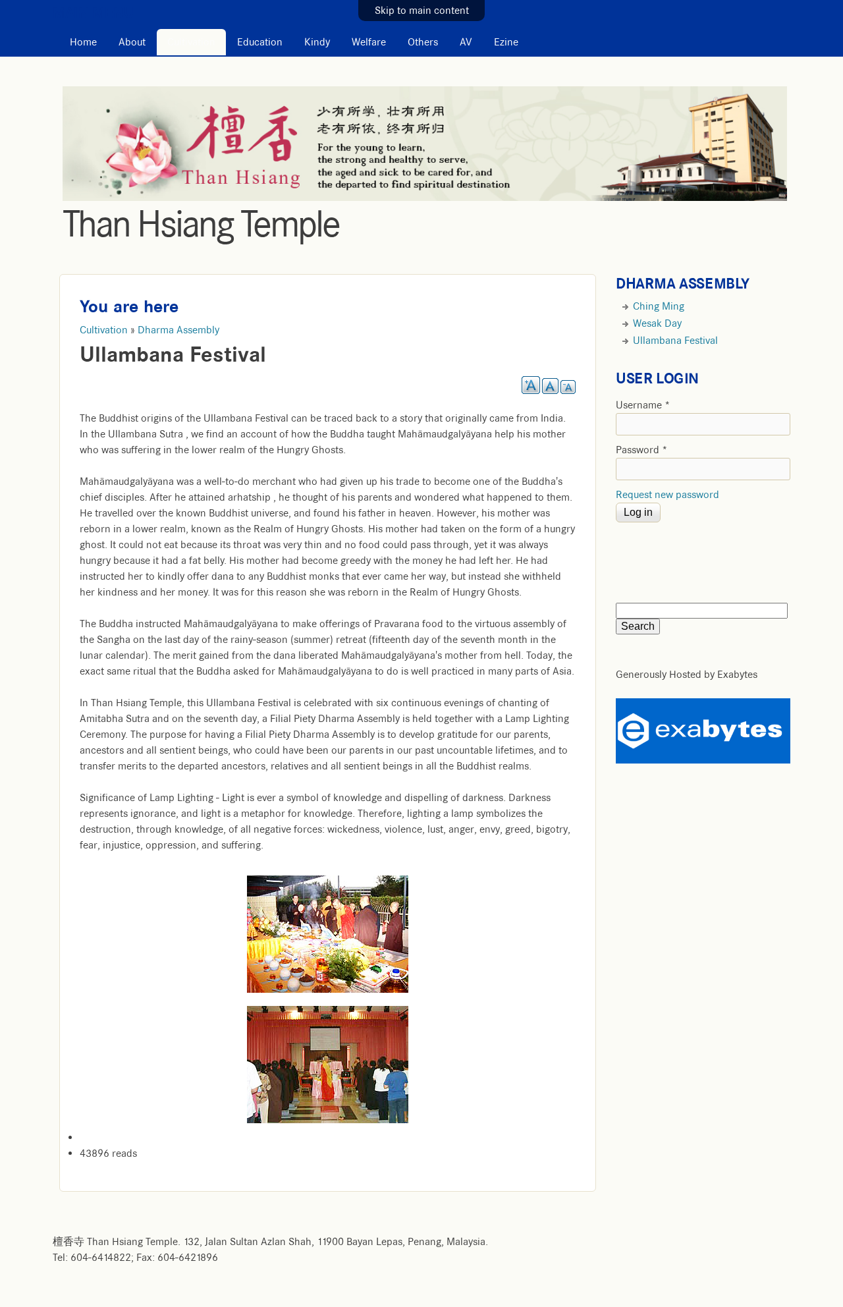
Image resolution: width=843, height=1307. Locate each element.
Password (642, 450)
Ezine (506, 42)
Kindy (317, 42)
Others (423, 42)
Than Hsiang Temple (201, 224)
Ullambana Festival (675, 340)
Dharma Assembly (178, 330)
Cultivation (191, 42)
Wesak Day (657, 323)
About (132, 42)
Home (83, 42)
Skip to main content (422, 10)
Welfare (369, 42)
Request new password (667, 494)
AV (466, 42)
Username (643, 405)
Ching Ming (658, 306)
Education (260, 42)
